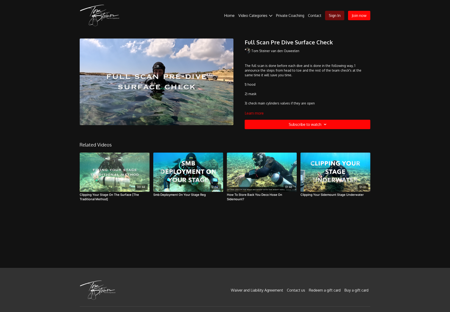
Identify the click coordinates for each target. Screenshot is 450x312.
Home (229, 15)
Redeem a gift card (325, 290)
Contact (314, 15)
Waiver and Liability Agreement (257, 290)
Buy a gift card (356, 290)
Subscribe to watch (305, 124)
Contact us (296, 290)
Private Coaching (290, 15)
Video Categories (253, 15)
